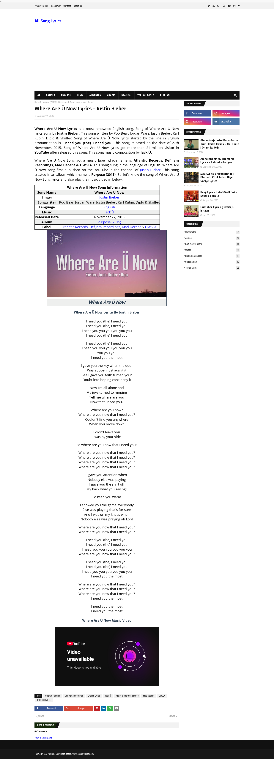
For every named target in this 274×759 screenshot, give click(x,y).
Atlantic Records (75, 227)
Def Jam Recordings (104, 227)
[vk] (226, 121)
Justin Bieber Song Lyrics (127, 696)
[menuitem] (38, 95)
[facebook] (238, 6)
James (212, 238)
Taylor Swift (212, 267)
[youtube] (224, 6)
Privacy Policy (41, 5)
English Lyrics (94, 696)
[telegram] (229, 6)
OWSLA (150, 227)
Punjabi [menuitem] (165, 95)
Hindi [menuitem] (80, 95)
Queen (212, 249)
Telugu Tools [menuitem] (146, 95)
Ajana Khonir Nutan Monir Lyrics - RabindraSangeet (217, 160)
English (109, 207)
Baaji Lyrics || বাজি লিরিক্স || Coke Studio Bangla (218, 194)
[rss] (213, 6)
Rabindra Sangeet (212, 255)
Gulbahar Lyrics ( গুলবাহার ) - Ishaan (217, 209)
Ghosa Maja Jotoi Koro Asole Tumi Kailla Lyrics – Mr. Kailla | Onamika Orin (219, 144)
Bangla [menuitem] (50, 95)
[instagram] (234, 6)
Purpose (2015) (49, 102)
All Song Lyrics (47, 21)
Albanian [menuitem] (95, 95)
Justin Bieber (150, 170)
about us (78, 5)
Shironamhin (212, 261)
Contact (67, 5)
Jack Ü (109, 212)
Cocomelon (212, 232)
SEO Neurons (49, 754)
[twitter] (209, 6)
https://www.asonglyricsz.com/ (80, 754)
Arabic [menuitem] (111, 95)
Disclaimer (56, 5)
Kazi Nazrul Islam (212, 243)
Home (37, 102)
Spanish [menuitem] (126, 95)
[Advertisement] (137, 63)
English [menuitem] (66, 95)
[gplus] (218, 6)
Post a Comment (43, 737)
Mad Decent (131, 227)
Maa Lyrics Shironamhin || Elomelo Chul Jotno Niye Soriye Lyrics (217, 177)
